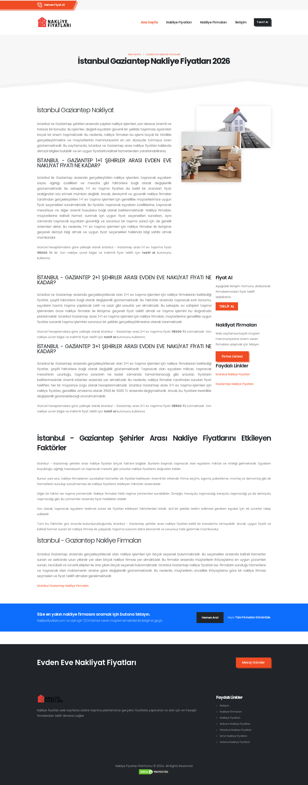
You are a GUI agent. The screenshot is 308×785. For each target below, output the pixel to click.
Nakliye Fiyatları (179, 22)
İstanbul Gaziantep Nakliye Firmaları (63, 586)
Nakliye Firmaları (213, 22)
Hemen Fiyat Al (54, 5)
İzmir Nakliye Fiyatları (233, 736)
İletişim (241, 22)
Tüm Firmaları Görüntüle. (253, 617)
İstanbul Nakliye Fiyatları (233, 374)
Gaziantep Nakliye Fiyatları (235, 384)
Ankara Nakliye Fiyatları (235, 724)
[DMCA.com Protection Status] (154, 771)
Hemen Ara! (210, 617)
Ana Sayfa (149, 22)
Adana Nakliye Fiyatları (235, 742)
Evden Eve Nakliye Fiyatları (163, 54)
